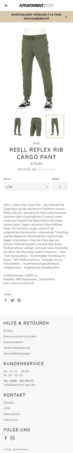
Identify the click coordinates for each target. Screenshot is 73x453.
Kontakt (8, 403)
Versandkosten (46, 169)
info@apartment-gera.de (19, 385)
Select (7, 179)
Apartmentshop (20, 449)
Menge (55, 179)
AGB (7, 408)
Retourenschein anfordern (20, 336)
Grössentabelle (13, 342)
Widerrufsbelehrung (17, 348)
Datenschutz (11, 414)
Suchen (8, 331)
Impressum (11, 420)
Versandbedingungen (17, 353)
